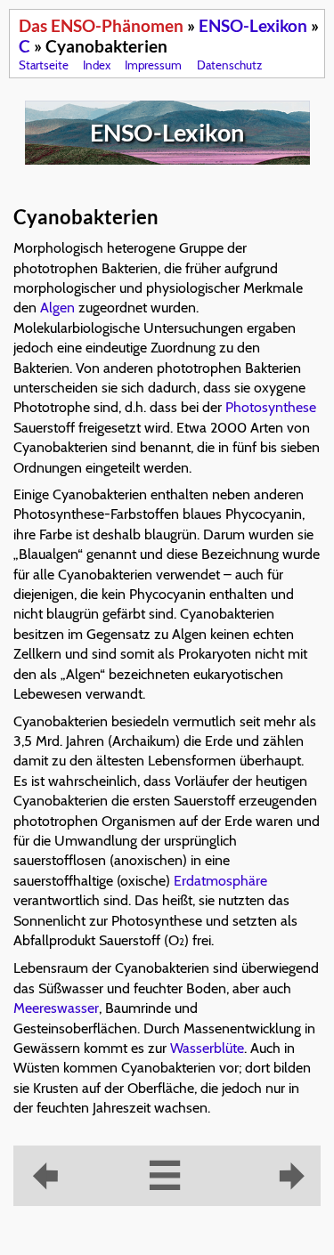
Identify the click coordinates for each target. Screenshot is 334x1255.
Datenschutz (229, 65)
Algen (57, 307)
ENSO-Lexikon (253, 25)
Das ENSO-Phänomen (101, 25)
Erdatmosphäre (220, 880)
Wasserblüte (207, 1048)
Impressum (153, 65)
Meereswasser (56, 1008)
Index (96, 65)
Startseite (44, 65)
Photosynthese (270, 407)
